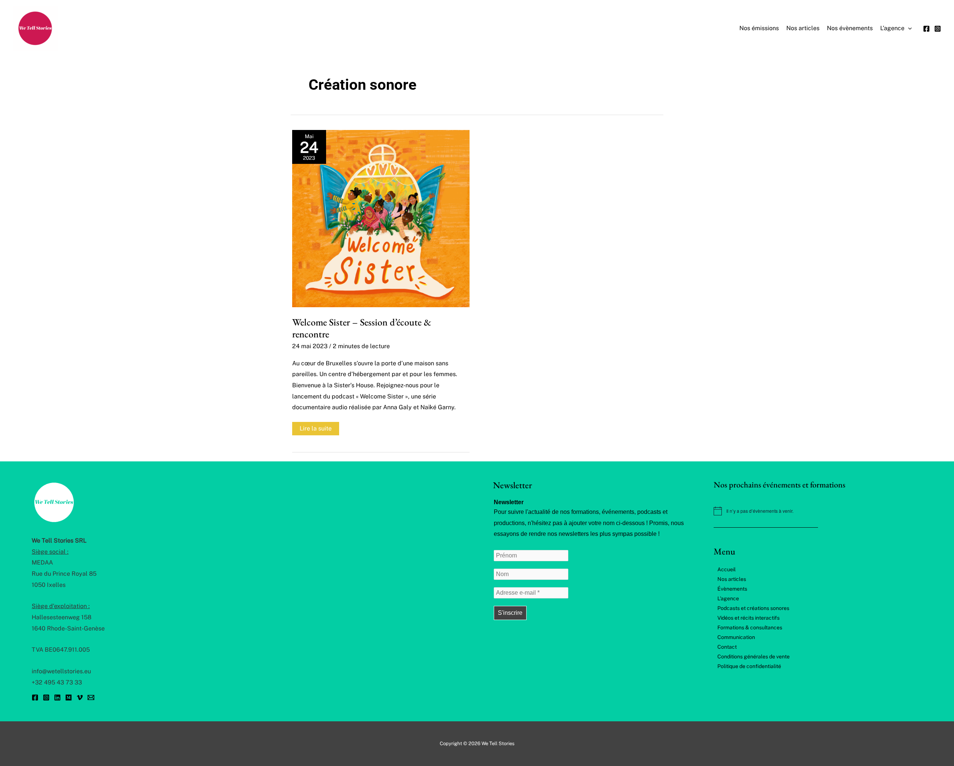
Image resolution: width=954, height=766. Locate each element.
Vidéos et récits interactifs (748, 618)
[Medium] (68, 697)
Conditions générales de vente (753, 656)
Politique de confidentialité (749, 666)
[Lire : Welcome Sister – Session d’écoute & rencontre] (381, 218)
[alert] (818, 510)
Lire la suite (315, 430)
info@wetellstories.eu (61, 671)
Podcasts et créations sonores (753, 608)
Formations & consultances (749, 627)
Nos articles (731, 579)
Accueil (726, 569)
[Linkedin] (57, 697)
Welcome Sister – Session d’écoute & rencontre (361, 328)
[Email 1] (91, 697)
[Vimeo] (79, 697)
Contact (727, 647)
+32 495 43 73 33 (57, 682)
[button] (908, 28)
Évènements (732, 589)
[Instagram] (937, 28)
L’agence (728, 598)
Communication (736, 637)
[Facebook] (926, 28)
